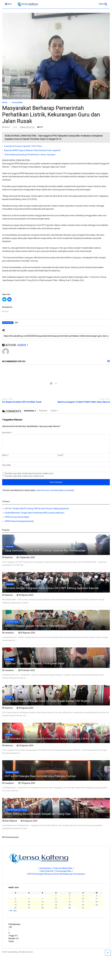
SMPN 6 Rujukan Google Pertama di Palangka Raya (35, 625)
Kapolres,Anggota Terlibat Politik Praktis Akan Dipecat (84, 402)
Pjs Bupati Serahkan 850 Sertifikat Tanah (22, 402)
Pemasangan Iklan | (64, 871)
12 (15, 902)
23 (69, 905)
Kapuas (9, 697)
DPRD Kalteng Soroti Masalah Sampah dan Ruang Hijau (38, 813)
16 (69, 902)
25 (97, 905)
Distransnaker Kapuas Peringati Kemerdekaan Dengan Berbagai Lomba (47, 738)
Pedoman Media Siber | (63, 868)
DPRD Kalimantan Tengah (16, 810)
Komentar (7, 432)
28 (42, 908)
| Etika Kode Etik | (47, 871)
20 (29, 905)
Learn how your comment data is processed (55, 490)
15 (56, 902)
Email (61, 455)
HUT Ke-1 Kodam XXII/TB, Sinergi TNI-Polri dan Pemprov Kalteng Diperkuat (37, 508)
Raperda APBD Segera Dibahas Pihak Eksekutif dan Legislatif (32, 150)
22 (56, 905)
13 (29, 902)
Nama (5, 455)
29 (56, 908)
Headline (9, 546)
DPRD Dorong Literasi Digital (17, 517)
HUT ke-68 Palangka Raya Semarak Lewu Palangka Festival (40, 776)
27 (29, 908)
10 (83, 899)
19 (15, 905)
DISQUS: (54, 411)
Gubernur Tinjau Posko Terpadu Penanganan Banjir (35, 663)
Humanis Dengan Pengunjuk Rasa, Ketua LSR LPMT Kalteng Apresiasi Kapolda (52, 588)
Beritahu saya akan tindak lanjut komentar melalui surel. (29, 473)
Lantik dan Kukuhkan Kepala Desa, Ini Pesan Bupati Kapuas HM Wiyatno (47, 701)
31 (83, 908)
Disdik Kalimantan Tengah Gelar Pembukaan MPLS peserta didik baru (34, 513)
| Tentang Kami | (45, 868)
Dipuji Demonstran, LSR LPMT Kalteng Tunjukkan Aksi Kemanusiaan (45, 550)
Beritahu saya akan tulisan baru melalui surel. (24, 476)
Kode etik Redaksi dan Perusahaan (69, 874)
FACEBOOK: (43, 411)
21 (42, 905)
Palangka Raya (12, 622)
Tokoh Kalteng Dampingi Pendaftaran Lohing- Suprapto (29, 154)
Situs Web (6, 465)
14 (42, 902)
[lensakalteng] (26, 6)
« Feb (10, 911)
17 (83, 902)
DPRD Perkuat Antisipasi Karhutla (19, 521)
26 (15, 908)
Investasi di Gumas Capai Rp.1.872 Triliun (23, 146)
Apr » (15, 911)
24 (83, 905)
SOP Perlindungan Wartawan (40, 874)
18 (97, 902)
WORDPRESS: (30, 411)
